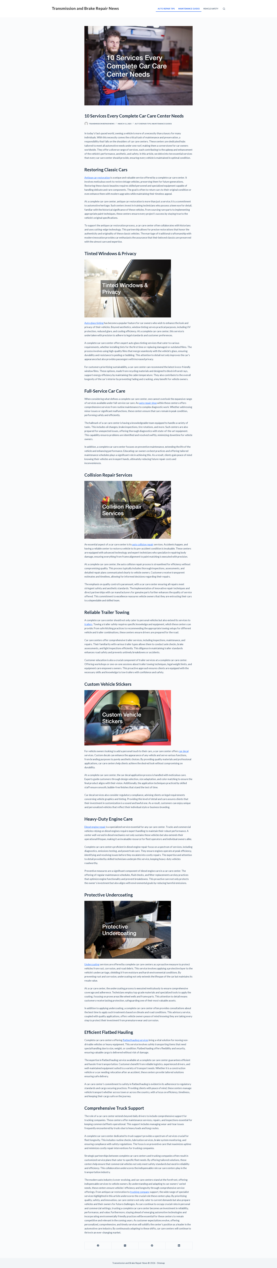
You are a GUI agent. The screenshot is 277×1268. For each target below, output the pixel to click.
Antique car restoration (97, 177)
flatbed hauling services (135, 1040)
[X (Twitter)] (125, 1245)
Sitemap (161, 1263)
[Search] (224, 9)
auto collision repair (142, 544)
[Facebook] (98, 1245)
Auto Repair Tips (166, 9)
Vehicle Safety (210, 9)
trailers (88, 624)
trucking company (139, 1191)
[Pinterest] (152, 1245)
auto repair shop (148, 402)
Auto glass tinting (94, 323)
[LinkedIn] (179, 1245)
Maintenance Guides (189, 9)
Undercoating (91, 964)
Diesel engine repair (95, 826)
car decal (184, 751)
